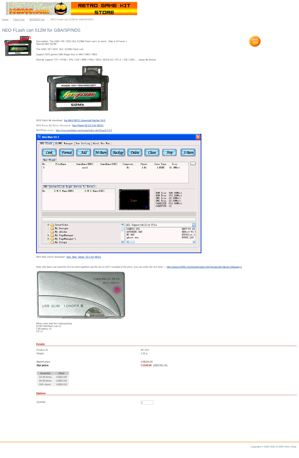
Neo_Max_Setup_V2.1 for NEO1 (84, 257)
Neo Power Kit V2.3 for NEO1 (88, 125)
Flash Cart (19, 19)
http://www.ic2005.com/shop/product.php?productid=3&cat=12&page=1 (204, 267)
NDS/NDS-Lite (37, 19)
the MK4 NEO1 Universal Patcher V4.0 (84, 120)
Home (5, 19)
